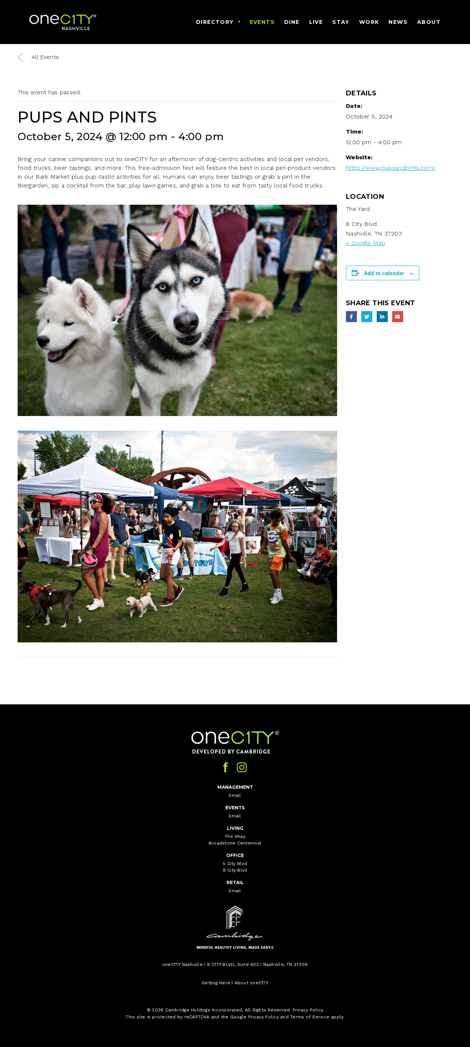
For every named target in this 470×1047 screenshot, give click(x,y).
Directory (215, 22)
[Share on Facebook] (351, 316)
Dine (292, 22)
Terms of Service (309, 1016)
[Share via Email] (397, 316)
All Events (45, 57)
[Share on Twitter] (366, 316)
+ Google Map (365, 243)
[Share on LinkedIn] (382, 316)
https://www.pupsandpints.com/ (390, 167)
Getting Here (216, 982)
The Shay (235, 836)
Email (235, 795)
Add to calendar (384, 273)
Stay (341, 22)
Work (369, 22)
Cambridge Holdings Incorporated (203, 1010)
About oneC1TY (251, 982)
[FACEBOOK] (225, 767)
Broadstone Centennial (235, 843)
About (429, 22)
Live (316, 22)
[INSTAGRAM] (242, 767)
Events (262, 22)
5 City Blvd (235, 863)
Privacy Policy (308, 1010)
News (398, 22)
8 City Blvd (235, 870)
